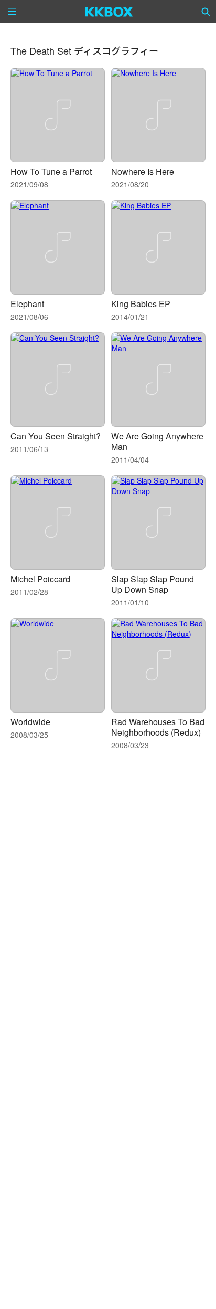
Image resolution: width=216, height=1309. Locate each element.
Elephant (27, 304)
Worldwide (30, 722)
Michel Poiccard (40, 579)
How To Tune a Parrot (51, 171)
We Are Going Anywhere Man (157, 441)
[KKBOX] (109, 11)
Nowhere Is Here (142, 171)
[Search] (206, 11)
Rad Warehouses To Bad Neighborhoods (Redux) (157, 727)
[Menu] (12, 11)
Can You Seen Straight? (55, 436)
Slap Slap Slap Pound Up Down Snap (152, 584)
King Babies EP (140, 304)
